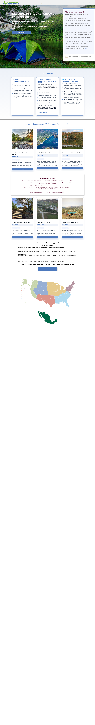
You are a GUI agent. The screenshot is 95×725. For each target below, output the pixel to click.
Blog (52, 3)
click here (75, 57)
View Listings (21, 32)
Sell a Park (32, 3)
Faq (43, 3)
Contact (48, 3)
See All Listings (47, 268)
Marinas (39, 3)
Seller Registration (89, 2)
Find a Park (25, 3)
